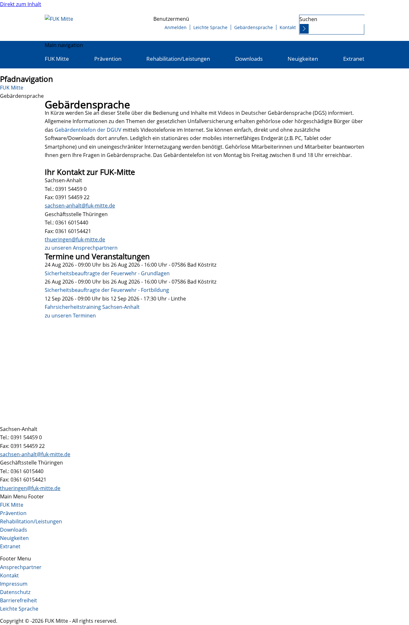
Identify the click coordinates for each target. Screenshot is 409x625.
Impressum (13, 583)
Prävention (107, 58)
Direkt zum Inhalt (20, 4)
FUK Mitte (57, 58)
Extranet (353, 58)
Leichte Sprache (210, 27)
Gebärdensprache (253, 27)
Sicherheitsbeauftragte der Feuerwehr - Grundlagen (107, 273)
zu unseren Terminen (70, 315)
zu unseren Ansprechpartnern (81, 247)
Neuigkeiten (303, 58)
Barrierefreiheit (18, 600)
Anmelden (176, 27)
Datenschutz (15, 592)
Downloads (249, 58)
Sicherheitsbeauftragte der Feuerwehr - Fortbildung (107, 289)
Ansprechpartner (21, 567)
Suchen (308, 19)
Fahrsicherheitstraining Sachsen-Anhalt (92, 306)
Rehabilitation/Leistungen (178, 58)
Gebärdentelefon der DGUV (88, 129)
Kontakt (288, 27)
